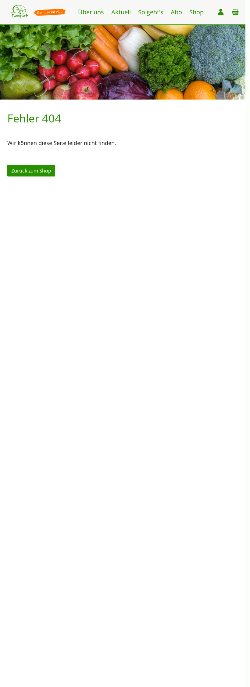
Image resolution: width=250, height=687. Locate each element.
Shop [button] (196, 12)
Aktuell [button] (121, 12)
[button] (220, 12)
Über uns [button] (91, 12)
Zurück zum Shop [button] (31, 170)
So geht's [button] (150, 12)
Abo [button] (176, 12)
